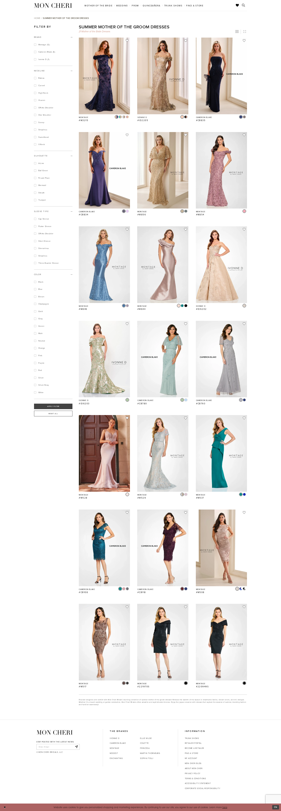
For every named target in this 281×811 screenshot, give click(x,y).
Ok (275, 807)
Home (37, 18)
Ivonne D (114, 738)
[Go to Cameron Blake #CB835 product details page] (221, 76)
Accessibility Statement (198, 783)
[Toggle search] (243, 5)
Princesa (145, 748)
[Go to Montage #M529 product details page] (162, 453)
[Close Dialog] (4, 807)
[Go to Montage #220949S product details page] (221, 642)
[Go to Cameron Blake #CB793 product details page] (221, 359)
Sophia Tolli (146, 758)
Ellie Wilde (146, 738)
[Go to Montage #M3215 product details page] (104, 76)
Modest (114, 753)
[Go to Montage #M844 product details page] (162, 264)
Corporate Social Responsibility (202, 788)
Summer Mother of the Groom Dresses (66, 18)
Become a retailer (194, 748)
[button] (237, 31)
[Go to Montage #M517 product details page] (104, 642)
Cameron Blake (118, 743)
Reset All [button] (53, 413)
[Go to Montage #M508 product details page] (221, 548)
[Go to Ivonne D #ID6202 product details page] (221, 264)
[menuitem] (98, 5)
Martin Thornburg (150, 753)
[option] (104, 81)
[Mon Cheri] (55, 732)
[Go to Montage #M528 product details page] (104, 453)
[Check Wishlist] (237, 5)
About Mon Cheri (194, 768)
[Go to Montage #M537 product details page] (221, 453)
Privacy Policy (192, 773)
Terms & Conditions (195, 778)
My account (191, 758)
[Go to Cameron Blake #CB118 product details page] (162, 548)
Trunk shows (192, 738)
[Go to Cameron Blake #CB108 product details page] (104, 548)
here (224, 807)
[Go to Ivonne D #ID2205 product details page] (162, 76)
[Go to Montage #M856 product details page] (162, 170)
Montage (114, 748)
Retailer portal (193, 743)
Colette (144, 743)
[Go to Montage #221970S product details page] (162, 642)
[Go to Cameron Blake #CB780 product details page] (162, 359)
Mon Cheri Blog (193, 763)
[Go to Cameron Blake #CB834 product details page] (104, 170)
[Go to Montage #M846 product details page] (104, 264)
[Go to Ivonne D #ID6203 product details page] (104, 359)
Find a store (191, 753)
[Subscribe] (76, 746)
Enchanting (116, 758)
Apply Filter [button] (53, 406)
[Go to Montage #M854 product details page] (221, 170)
